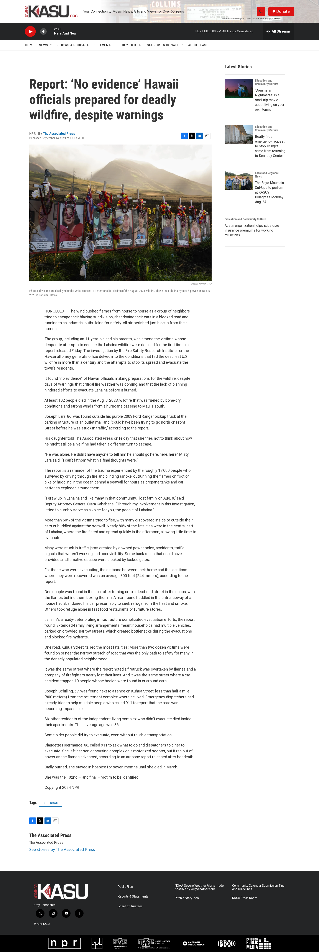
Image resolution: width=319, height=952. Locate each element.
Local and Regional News (267, 174)
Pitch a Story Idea (187, 898)
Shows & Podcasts (74, 45)
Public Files (125, 886)
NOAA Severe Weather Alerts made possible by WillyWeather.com (199, 887)
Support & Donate (163, 45)
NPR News (50, 802)
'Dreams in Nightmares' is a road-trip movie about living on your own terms (269, 100)
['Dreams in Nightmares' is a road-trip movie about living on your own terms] (239, 88)
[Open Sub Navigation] (51, 45)
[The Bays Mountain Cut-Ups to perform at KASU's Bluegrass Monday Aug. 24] (239, 180)
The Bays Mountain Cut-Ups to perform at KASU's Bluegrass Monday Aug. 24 (269, 192)
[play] (30, 31)
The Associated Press (59, 133)
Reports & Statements (133, 896)
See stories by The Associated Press (62, 849)
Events (106, 45)
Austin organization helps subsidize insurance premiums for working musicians (252, 230)
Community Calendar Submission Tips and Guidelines (258, 887)
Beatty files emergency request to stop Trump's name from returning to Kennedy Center (270, 146)
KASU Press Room (244, 898)
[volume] (43, 31)
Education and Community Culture (266, 82)
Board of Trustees (130, 906)
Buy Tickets (132, 45)
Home (30, 45)
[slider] (50, 31)
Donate (283, 11)
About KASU (198, 45)
